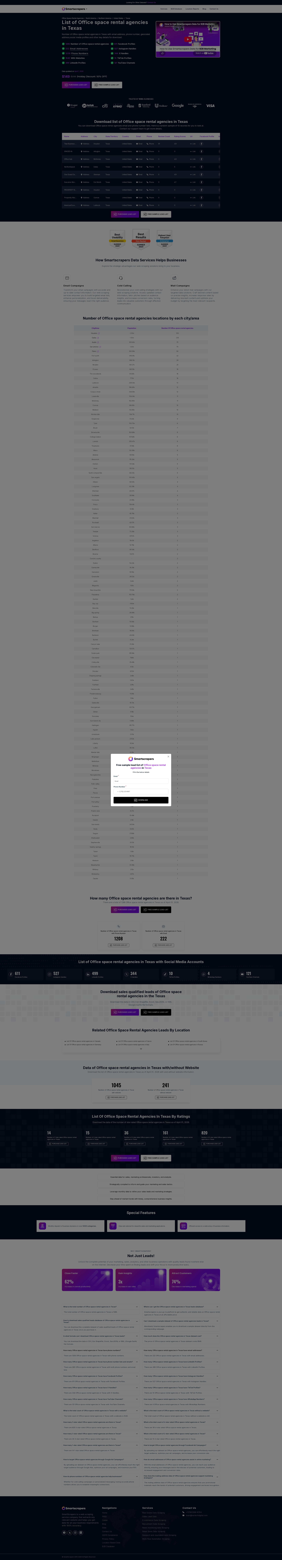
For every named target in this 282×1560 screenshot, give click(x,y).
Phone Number (120, 787)
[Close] (168, 756)
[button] (116, 791)
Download (143, 800)
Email (116, 776)
